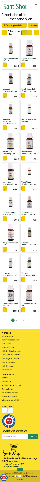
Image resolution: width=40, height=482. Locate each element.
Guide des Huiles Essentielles (11, 351)
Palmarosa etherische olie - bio (10, 274)
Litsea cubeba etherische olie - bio (28, 153)
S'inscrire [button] (33, 436)
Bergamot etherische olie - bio (10, 60)
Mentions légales (7, 389)
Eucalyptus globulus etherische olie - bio (28, 90)
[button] (5, 65)
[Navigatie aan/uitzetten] (36, 5)
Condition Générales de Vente (12, 385)
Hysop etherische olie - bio (11, 244)
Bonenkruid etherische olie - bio (10, 183)
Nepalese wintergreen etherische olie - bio (10, 121)
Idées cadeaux (7, 343)
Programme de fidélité (9, 396)
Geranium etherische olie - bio (10, 305)
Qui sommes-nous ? (8, 336)
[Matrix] (24, 32)
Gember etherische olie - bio (28, 120)
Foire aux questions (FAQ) (10, 400)
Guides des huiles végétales (11, 354)
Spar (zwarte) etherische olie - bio (28, 213)
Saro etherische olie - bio (29, 305)
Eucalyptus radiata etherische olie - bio (10, 213)
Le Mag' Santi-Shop (8, 347)
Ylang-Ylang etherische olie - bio (28, 183)
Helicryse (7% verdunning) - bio (9, 153)
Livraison (5, 377)
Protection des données (10, 392)
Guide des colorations (9, 362)
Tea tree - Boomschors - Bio (28, 274)
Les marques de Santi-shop (11, 340)
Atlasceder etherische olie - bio (10, 90)
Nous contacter (7, 381)
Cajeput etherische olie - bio (28, 60)
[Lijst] (29, 32)
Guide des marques (8, 366)
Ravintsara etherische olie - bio (28, 244)
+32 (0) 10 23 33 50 (14, 463)
